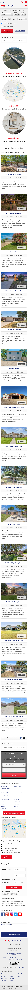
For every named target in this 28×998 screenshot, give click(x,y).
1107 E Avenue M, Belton (14, 524)
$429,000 (21, 247)
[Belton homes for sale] (14, 58)
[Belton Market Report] (14, 123)
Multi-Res (10, 24)
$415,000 (21, 558)
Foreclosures (4, 795)
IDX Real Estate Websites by (8, 986)
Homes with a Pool (18, 792)
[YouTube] (20, 914)
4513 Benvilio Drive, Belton (14, 602)
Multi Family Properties (6, 792)
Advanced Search (20, 30)
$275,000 (21, 325)
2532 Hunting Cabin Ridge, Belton (14, 407)
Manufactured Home (7, 26)
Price (2, 17)
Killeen (2, 804)
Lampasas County (5, 788)
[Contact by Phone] (22, 2)
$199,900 (21, 519)
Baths (22, 12)
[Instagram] (11, 914)
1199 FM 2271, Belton (14, 368)
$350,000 (21, 712)
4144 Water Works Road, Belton (14, 487)
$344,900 (21, 286)
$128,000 (21, 482)
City (2, 12)
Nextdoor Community (6, 907)
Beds (15, 12)
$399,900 (21, 403)
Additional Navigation (14, 934)
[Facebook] (3, 914)
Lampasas (3, 808)
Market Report (14, 138)
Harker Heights (17, 801)
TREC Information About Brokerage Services (14, 958)
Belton (2, 801)
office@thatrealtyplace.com (14, 953)
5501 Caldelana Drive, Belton (14, 446)
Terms (10, 988)
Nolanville (16, 804)
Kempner (16, 806)
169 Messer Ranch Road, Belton (14, 640)
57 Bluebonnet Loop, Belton (14, 329)
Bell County (4, 786)
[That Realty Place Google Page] (7, 914)
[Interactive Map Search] (14, 828)
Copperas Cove (5, 799)
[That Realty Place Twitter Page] (16, 914)
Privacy (15, 988)
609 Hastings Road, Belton (14, 213)
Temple (3, 806)
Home (3, 24)
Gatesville (16, 799)
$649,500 (21, 441)
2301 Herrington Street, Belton (14, 679)
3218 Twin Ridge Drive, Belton (14, 563)
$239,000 (21, 208)
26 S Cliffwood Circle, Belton (14, 252)
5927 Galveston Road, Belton (14, 291)
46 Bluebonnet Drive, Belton (14, 174)
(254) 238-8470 (14, 954)
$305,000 (21, 169)
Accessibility (4, 988)
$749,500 (21, 636)
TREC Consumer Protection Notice (14, 959)
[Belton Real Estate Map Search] (14, 90)
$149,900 (21, 675)
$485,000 (21, 364)
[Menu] (26, 6)
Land (16, 24)
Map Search (14, 105)
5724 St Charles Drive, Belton (14, 716)
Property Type (5, 22)
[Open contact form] (26, 2)
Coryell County (17, 786)
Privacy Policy (21, 967)
